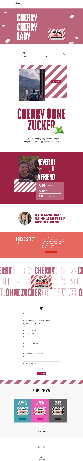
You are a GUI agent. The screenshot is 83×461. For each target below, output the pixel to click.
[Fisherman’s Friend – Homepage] (18, 3)
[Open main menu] (68, 5)
